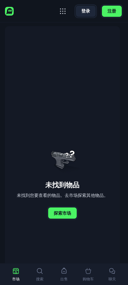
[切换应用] (62, 11)
